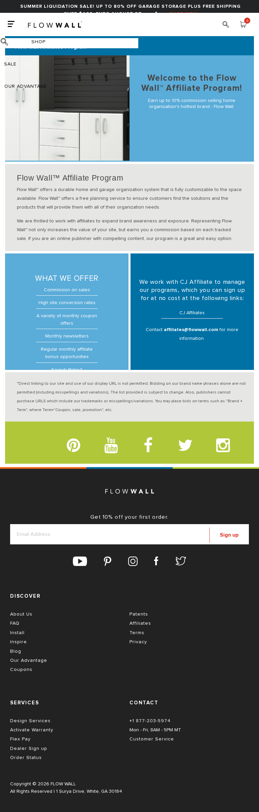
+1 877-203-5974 (150, 721)
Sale (10, 64)
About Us (21, 614)
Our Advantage (25, 86)
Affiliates (140, 623)
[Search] (226, 27)
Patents (139, 614)
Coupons (21, 669)
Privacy (138, 642)
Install (17, 632)
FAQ (15, 623)
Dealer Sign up (28, 748)
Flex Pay (20, 739)
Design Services (30, 721)
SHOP (38, 41)
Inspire (18, 642)
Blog (15, 651)
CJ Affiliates (192, 312)
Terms (137, 632)
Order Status (26, 757)
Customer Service (152, 739)
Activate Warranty (31, 730)
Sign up (229, 535)
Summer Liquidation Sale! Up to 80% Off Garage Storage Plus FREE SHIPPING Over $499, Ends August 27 (130, 10)
